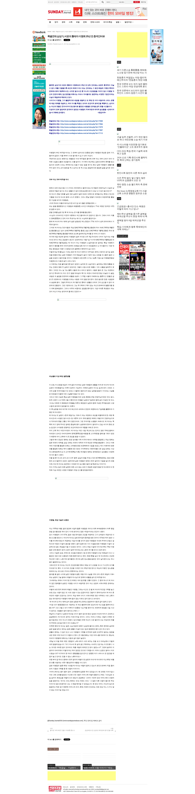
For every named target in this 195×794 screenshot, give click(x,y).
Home (49, 31)
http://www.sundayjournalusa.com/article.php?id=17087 (81, 130)
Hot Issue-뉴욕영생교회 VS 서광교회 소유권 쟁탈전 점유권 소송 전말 (132, 193)
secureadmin (72, 44)
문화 (85, 22)
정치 (56, 22)
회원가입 (143, 2)
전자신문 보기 (122, 236)
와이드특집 (107, 22)
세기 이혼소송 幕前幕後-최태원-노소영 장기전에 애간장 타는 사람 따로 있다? (132, 73)
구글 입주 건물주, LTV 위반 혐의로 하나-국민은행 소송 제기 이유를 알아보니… (132, 140)
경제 (63, 22)
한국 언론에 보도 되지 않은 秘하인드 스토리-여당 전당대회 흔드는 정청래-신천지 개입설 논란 (132, 86)
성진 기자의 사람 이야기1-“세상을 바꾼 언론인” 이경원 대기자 (100, 767)
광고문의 (56, 2)
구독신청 (80, 2)
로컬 (78, 22)
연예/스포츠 (95, 22)
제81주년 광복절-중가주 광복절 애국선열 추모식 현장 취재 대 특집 (132, 216)
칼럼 (117, 22)
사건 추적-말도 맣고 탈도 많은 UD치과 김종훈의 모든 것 (131, 179)
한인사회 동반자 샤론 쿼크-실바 (132, 173)
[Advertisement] (84, 775)
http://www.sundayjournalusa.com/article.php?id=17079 (81, 127)
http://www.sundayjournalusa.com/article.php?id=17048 (81, 121)
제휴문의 (74, 2)
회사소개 (50, 2)
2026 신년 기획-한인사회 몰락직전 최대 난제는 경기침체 (132, 158)
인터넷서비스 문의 (65, 2)
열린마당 (128, 22)
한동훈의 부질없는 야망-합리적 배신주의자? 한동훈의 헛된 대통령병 (132, 80)
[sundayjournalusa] (60, 12)
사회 (70, 22)
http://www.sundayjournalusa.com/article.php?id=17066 (81, 124)
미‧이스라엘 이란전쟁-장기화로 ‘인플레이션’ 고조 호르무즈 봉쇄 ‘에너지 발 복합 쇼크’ (132, 147)
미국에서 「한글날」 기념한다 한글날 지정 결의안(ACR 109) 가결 (65, 767)
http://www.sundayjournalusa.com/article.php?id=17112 (81, 133)
